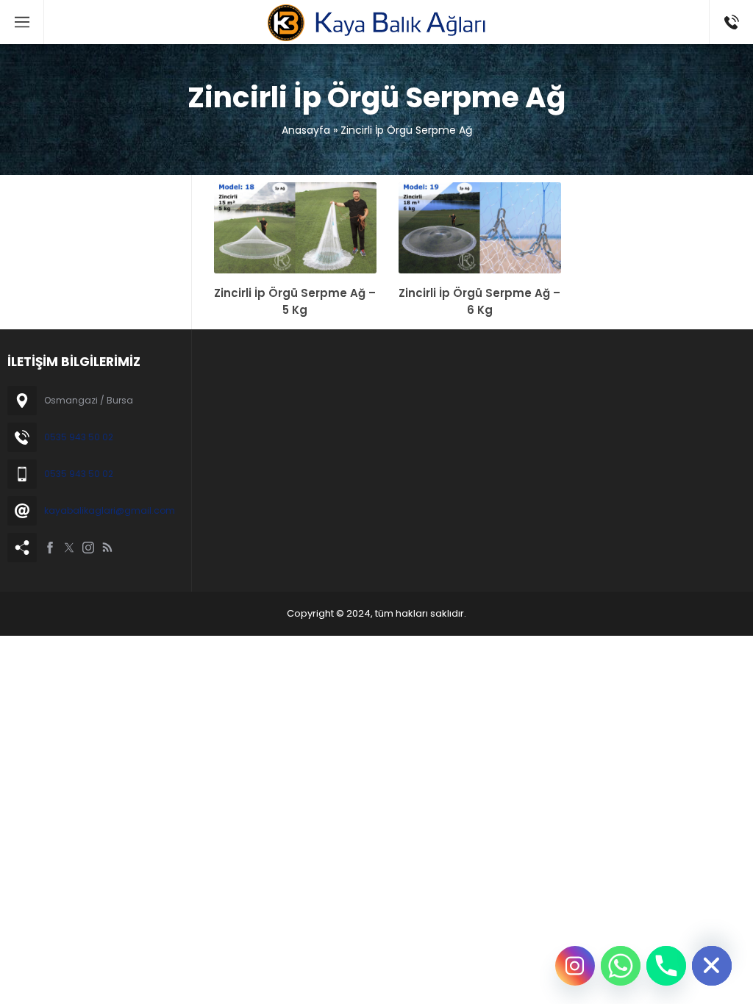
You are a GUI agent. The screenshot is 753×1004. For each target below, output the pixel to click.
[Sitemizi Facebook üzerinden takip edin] (50, 547)
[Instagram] (575, 966)
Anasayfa (306, 130)
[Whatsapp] (620, 966)
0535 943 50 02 (78, 437)
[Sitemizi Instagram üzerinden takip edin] (88, 547)
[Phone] (666, 966)
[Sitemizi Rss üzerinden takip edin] (107, 547)
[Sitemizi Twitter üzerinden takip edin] (69, 547)
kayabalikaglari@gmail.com (109, 510)
